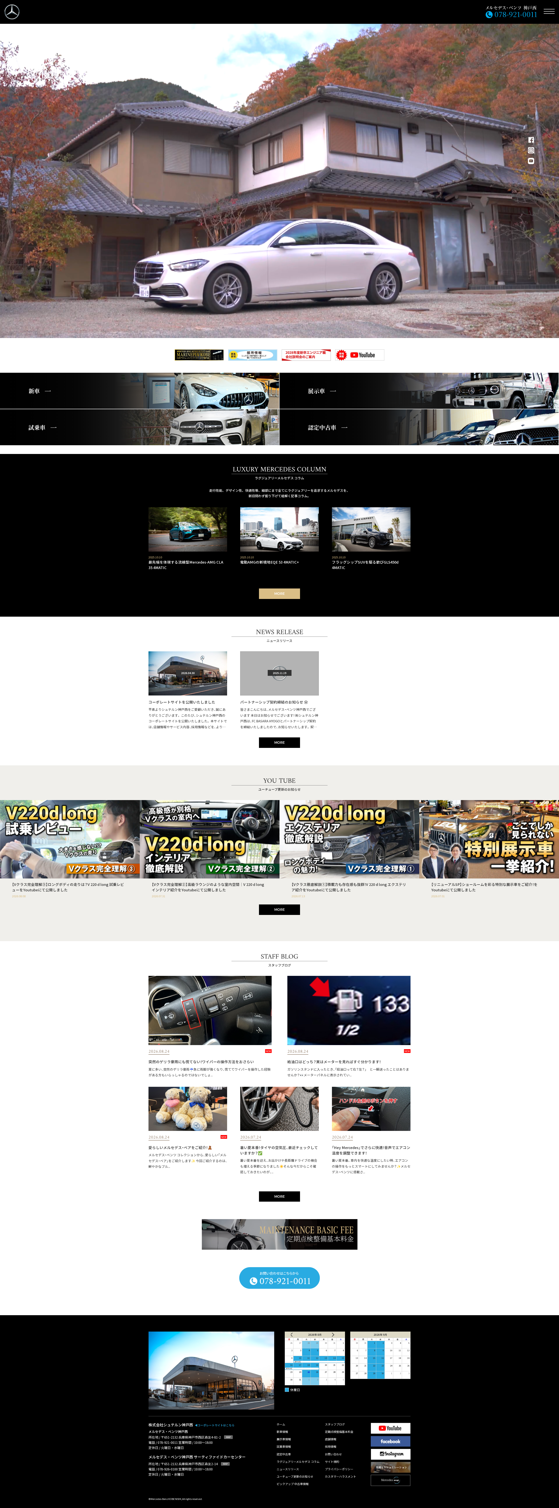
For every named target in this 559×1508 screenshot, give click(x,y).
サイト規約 (332, 1461)
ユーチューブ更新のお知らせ (295, 1476)
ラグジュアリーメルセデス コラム (298, 1461)
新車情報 (282, 1432)
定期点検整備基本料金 (339, 1432)
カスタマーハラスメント (340, 1476)
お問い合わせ (333, 1454)
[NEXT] (335, 1335)
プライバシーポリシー (339, 1469)
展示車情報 (284, 1439)
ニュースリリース (288, 1469)
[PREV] (295, 1335)
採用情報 (330, 1446)
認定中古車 (284, 1454)
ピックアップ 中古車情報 (293, 1484)
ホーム (281, 1424)
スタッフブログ (335, 1424)
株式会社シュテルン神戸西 (191, 1424)
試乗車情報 (284, 1446)
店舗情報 (330, 1439)
